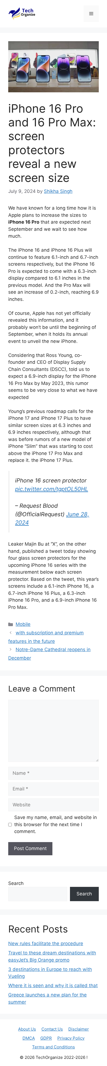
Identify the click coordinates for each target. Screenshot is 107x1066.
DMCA (28, 1038)
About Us (27, 1029)
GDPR (46, 1038)
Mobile (23, 624)
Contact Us (52, 1029)
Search (16, 883)
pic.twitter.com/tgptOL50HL (51, 488)
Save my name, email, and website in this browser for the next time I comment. (55, 824)
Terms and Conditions (53, 1047)
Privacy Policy (71, 1038)
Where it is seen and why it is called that (53, 985)
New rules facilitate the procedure (45, 943)
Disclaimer (78, 1029)
